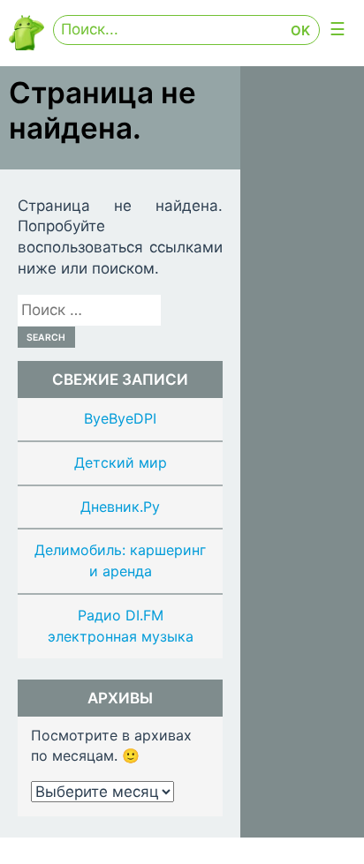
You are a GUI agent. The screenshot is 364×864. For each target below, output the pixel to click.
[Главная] (26, 45)
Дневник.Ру (120, 506)
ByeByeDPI (120, 418)
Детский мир (120, 462)
